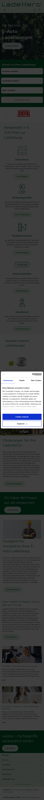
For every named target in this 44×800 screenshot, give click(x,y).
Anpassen (21, 424)
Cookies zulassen (22, 417)
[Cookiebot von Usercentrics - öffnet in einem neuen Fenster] (32, 374)
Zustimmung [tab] (8, 380)
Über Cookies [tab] (36, 380)
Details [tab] (22, 380)
